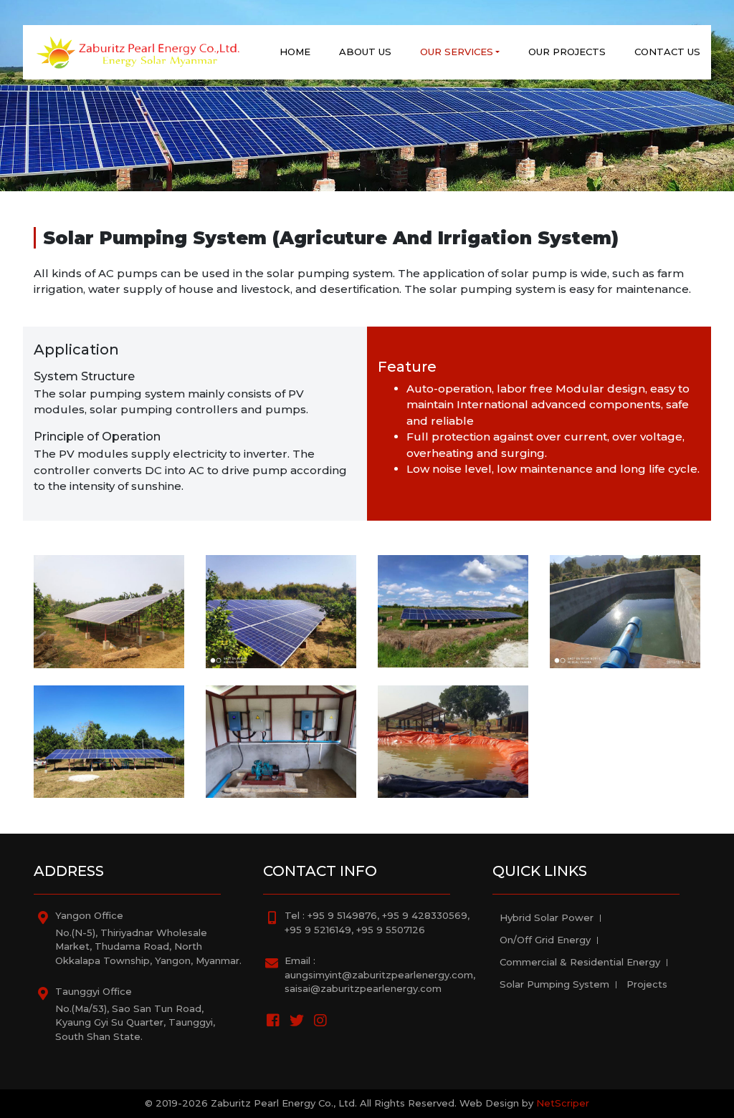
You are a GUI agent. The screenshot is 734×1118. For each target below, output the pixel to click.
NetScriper (562, 1103)
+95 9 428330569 (424, 915)
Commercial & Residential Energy (580, 962)
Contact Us (667, 51)
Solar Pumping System (554, 984)
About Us (365, 51)
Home (295, 51)
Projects (646, 984)
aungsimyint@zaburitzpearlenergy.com (379, 974)
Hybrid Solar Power (547, 917)
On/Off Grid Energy (545, 939)
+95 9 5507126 (390, 929)
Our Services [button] (456, 51)
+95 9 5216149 (318, 929)
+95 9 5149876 (342, 915)
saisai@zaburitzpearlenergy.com (363, 988)
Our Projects (567, 51)
